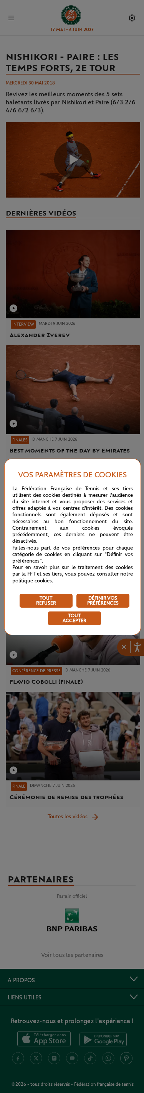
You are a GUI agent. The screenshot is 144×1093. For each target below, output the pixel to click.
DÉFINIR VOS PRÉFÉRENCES (103, 601)
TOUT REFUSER (46, 601)
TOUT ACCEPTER (74, 618)
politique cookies (32, 581)
